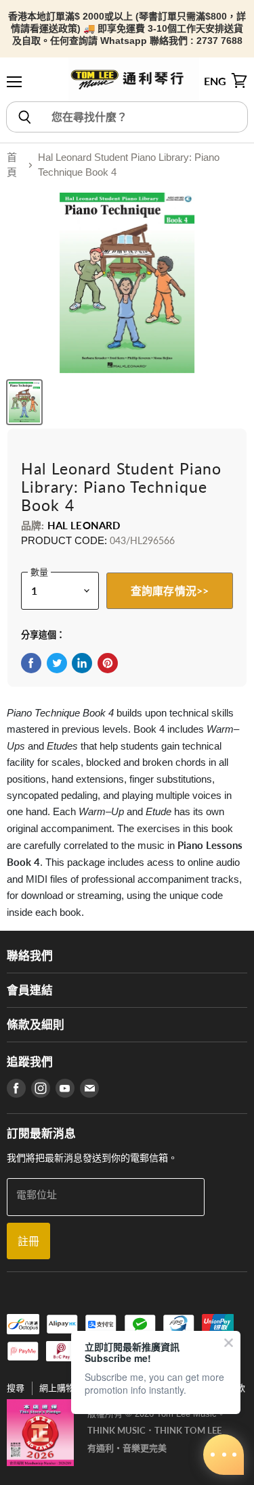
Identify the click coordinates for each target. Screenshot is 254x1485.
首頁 (12, 164)
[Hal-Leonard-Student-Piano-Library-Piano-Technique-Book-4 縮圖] (24, 402)
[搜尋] (24, 116)
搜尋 (15, 1388)
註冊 (28, 1240)
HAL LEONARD (84, 525)
